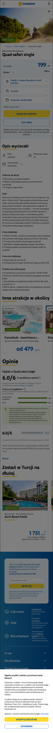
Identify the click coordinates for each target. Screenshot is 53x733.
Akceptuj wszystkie (27, 720)
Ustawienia (31, 726)
